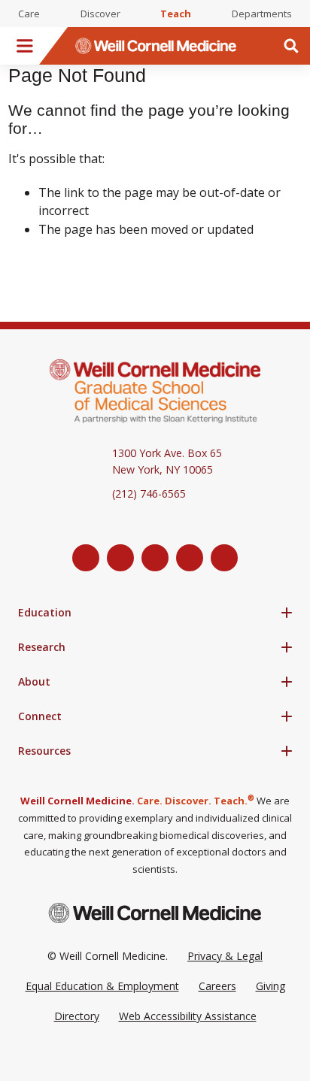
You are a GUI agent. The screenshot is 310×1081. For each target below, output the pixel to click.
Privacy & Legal (225, 956)
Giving (270, 986)
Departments (262, 13)
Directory (76, 1016)
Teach (175, 13)
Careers (217, 986)
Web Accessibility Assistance (188, 1016)
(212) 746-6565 (149, 493)
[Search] (291, 46)
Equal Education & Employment (102, 986)
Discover (100, 13)
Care (29, 13)
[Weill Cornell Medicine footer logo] (155, 913)
